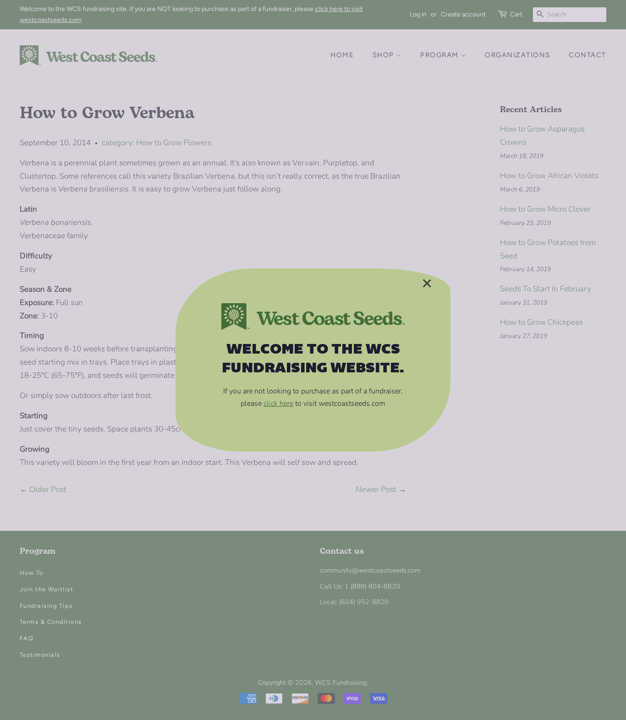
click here (278, 403)
